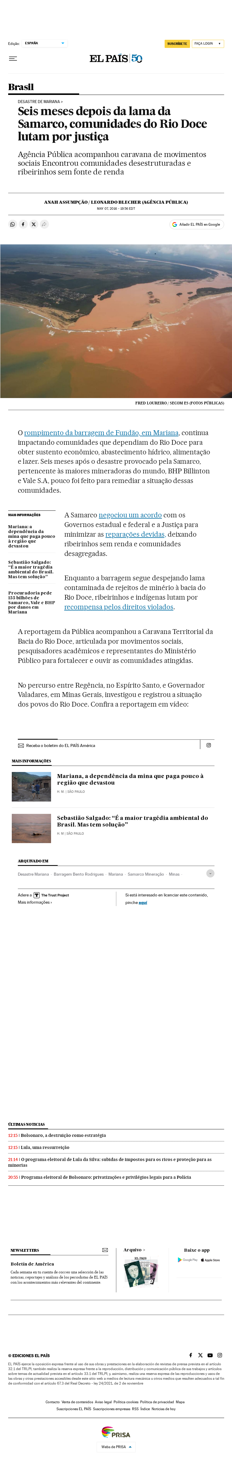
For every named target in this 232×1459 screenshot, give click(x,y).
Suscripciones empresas (111, 1409)
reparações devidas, (135, 534)
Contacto (53, 1402)
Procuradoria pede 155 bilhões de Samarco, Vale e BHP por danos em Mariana (31, 603)
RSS (135, 1409)
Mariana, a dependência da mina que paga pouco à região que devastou (130, 780)
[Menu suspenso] (13, 59)
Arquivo (133, 1250)
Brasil (21, 87)
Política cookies (126, 1402)
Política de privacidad (157, 1402)
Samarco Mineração (146, 874)
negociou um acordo (130, 515)
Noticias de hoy (164, 1409)
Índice (145, 1409)
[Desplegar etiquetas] (210, 873)
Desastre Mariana (33, 874)
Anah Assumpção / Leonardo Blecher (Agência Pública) (116, 202)
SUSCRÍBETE (177, 44)
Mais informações (34, 902)
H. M (60, 834)
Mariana (115, 874)
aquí (143, 902)
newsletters (25, 1250)
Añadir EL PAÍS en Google (199, 224)
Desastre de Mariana (39, 102)
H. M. (61, 792)
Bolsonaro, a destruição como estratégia (63, 1135)
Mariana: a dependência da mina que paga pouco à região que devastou (31, 536)
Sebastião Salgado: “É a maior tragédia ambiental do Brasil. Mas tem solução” (30, 569)
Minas (174, 874)
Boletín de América (32, 1264)
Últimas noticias (26, 1124)
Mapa (180, 1402)
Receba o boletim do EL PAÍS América (60, 745)
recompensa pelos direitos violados (118, 607)
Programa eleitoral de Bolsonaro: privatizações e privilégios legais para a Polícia (106, 1177)
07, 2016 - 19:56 (116, 209)
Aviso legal (103, 1402)
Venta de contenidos (77, 1402)
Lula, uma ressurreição (45, 1147)
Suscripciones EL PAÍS (73, 1409)
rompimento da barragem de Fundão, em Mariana (101, 432)
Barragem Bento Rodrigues (79, 874)
